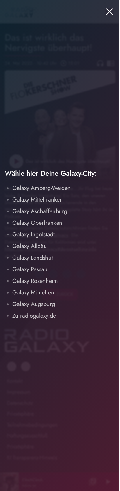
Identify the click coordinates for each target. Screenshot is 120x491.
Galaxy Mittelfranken (37, 199)
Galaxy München (33, 292)
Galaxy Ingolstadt (33, 234)
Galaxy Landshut (32, 257)
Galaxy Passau (29, 269)
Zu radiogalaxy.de (34, 316)
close (109, 11)
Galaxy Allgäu (29, 246)
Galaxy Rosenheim (35, 281)
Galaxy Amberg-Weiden (41, 188)
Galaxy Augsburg (33, 304)
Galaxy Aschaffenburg (39, 211)
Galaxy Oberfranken (37, 223)
